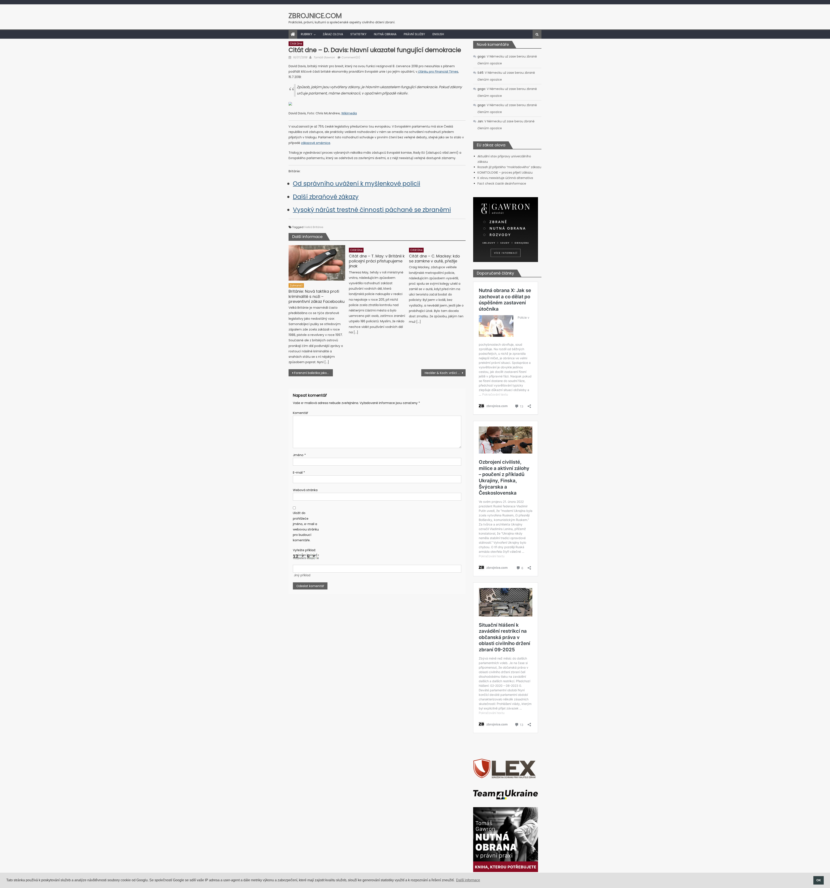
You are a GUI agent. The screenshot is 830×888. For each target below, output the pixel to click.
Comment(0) (351, 57)
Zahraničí (296, 285)
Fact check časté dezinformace (501, 183)
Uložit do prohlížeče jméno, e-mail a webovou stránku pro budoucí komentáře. (306, 526)
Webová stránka (305, 490)
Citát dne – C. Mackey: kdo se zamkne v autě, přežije (434, 259)
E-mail (299, 472)
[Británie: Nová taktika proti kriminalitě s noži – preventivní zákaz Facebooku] (317, 263)
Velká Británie (313, 227)
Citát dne (296, 43)
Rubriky (306, 34)
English (438, 34)
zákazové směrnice (315, 143)
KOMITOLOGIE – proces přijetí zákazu (505, 172)
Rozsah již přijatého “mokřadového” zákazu (509, 167)
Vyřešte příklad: (304, 550)
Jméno (299, 455)
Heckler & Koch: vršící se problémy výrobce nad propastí (445, 373)
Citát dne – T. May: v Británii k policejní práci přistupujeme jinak (377, 261)
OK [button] (818, 880)
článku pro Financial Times (437, 71)
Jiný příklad (302, 575)
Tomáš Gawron (324, 57)
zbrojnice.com (315, 16)
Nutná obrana (385, 34)
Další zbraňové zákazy (326, 197)
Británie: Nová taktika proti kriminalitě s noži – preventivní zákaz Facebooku (317, 296)
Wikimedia (349, 113)
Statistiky (358, 34)
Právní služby (414, 34)
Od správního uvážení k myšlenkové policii (356, 183)
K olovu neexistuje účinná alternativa (505, 178)
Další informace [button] (468, 880)
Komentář (300, 413)
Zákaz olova (333, 34)
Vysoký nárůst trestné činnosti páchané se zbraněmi (372, 210)
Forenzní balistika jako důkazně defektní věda (313, 373)
